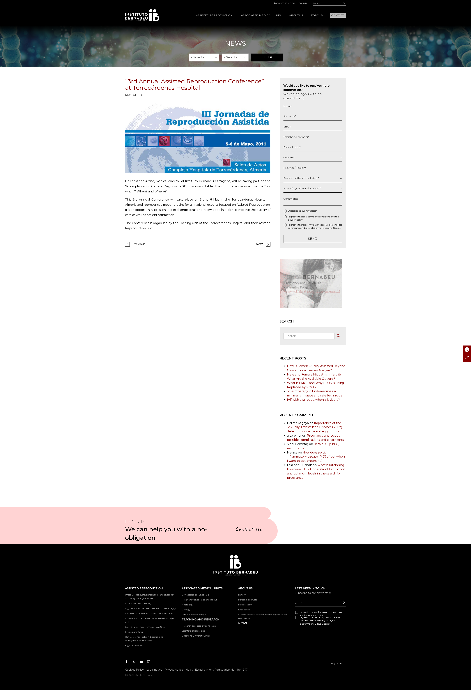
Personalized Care (247, 599)
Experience (244, 609)
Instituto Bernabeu (142, 15)
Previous (138, 244)
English (303, 3)
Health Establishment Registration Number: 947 (217, 669)
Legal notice (154, 669)
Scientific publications (193, 630)
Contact (337, 15)
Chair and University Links (196, 635)
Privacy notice (174, 669)
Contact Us (249, 530)
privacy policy (295, 219)
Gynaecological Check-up (195, 594)
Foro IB (317, 15)
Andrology (187, 604)
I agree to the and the (313, 218)
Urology (186, 609)
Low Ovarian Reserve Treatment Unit (145, 627)
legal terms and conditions (316, 216)
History (242, 594)
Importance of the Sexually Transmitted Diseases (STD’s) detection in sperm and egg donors (314, 427)
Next (259, 244)
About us (296, 15)
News (242, 623)
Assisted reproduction (214, 15)
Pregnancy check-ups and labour (199, 599)
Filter (267, 57)
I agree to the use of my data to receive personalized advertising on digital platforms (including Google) (315, 226)
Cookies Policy (134, 669)
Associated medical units (261, 15)
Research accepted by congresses (199, 625)
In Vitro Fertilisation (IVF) (138, 603)
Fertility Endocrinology (194, 614)
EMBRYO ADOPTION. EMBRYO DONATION (149, 613)
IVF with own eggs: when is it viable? (313, 399)
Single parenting (134, 631)
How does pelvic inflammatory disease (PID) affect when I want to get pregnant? (316, 457)
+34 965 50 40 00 (285, 3)
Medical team (245, 604)
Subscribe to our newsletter (302, 210)
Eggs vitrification (134, 645)
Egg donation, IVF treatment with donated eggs (150, 608)
